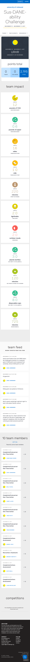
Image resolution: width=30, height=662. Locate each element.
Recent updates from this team (15, 350)
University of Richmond (15, 7)
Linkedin (18, 638)
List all (15, 442)
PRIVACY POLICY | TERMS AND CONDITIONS (23, 654)
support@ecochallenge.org (7, 644)
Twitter (17, 643)
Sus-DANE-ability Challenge (15, 17)
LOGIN (26, 1)
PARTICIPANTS (13, 33)
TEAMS (4, 33)
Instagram (18, 640)
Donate (20, 1)
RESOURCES (22, 33)
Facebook (18, 641)
